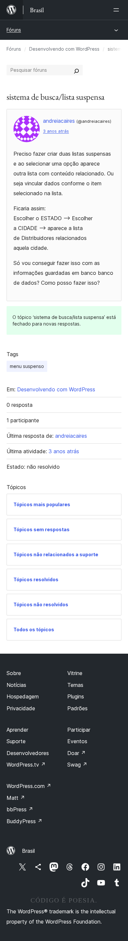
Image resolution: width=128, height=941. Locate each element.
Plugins (75, 696)
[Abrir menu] (117, 10)
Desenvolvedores (28, 753)
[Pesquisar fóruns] (76, 70)
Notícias (16, 685)
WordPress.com (29, 786)
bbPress (20, 809)
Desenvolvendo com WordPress (64, 49)
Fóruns (14, 30)
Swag (77, 764)
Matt (16, 798)
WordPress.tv (26, 764)
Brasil (28, 851)
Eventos (77, 741)
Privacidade (21, 708)
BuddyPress (24, 821)
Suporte (16, 741)
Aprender (17, 729)
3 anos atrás (56, 131)
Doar (76, 753)
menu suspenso (27, 366)
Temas (75, 685)
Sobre (14, 673)
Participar (78, 729)
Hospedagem (23, 696)
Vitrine (74, 673)
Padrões (77, 708)
